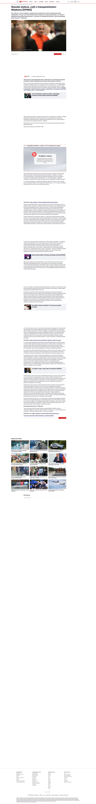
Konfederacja (66, 777)
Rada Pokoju (18, 775)
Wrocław (49, 775)
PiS (64, 773)
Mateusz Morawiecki (35, 774)
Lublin (49, 788)
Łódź (49, 777)
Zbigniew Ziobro (34, 776)
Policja (17, 776)
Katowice (49, 786)
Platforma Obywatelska (67, 775)
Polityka (57, 1)
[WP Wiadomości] (24, 1)
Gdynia (49, 784)
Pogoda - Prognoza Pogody (20, 777)
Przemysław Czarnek (35, 775)
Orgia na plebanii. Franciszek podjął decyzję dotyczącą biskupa (44, 202)
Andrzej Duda (34, 777)
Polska (30, 1)
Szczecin (49, 778)
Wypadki (17, 778)
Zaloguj (75, 1)
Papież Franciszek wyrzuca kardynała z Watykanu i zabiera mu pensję (45, 340)
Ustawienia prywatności (63, 795)
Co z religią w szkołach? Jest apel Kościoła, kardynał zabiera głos (44, 413)
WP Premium (41, 1)
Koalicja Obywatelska (67, 774)
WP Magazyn (18, 773)
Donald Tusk (34, 778)
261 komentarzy (58, 54)
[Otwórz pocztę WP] (68, 1)
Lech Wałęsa (34, 784)
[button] (71, 1)
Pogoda (46, 1)
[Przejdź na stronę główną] (18, 2)
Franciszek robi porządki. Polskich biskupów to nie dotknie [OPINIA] (39, 415)
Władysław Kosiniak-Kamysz (36, 783)
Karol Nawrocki (34, 785)
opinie (28, 76)
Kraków (49, 776)
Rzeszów (49, 787)
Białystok (49, 783)
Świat (35, 1)
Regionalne (51, 1)
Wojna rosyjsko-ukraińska (19, 774)
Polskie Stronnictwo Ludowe (68, 776)
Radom (49, 785)
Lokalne (49, 773)
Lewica (65, 778)
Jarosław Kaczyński (35, 773)
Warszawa (49, 774)
